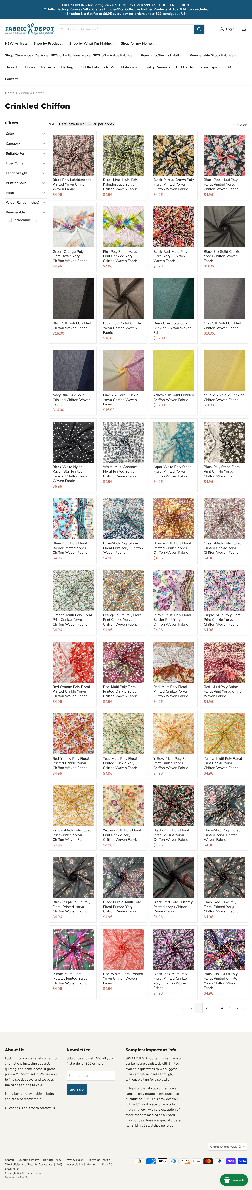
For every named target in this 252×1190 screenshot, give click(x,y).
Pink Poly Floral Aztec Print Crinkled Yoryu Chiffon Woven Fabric (120, 256)
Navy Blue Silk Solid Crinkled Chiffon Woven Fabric (72, 400)
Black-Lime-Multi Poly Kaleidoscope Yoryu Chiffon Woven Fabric (120, 184)
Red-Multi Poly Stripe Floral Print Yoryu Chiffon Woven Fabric (224, 691)
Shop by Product (47, 43)
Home (10, 93)
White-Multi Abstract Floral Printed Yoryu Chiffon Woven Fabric (120, 471)
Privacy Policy (75, 1160)
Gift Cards (184, 67)
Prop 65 (107, 1164)
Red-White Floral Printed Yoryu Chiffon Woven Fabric (123, 978)
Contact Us (12, 1169)
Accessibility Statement (82, 1164)
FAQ (229, 67)
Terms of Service (99, 1160)
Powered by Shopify (16, 1177)
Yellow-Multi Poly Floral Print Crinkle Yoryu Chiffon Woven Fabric (172, 763)
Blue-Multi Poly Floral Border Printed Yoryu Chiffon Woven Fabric (70, 548)
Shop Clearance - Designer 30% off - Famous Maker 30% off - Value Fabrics (69, 55)
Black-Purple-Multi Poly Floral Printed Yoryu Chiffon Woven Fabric (71, 907)
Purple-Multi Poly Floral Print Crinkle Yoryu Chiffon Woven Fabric (223, 620)
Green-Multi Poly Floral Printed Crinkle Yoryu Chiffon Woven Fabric (222, 548)
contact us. (48, 1108)
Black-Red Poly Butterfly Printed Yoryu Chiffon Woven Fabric (173, 907)
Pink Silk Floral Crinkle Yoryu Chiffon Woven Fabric (120, 400)
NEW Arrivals (16, 43)
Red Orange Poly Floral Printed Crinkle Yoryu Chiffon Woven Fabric (71, 691)
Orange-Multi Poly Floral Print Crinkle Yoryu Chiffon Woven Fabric (72, 620)
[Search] (199, 29)
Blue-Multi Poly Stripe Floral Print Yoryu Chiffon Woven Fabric (123, 548)
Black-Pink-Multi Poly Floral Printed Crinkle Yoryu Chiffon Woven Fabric (170, 981)
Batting (67, 67)
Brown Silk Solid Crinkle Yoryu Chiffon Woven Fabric (122, 328)
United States (225, 1147)
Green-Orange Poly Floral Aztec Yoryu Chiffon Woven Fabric (70, 256)
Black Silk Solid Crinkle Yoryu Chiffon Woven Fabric (222, 256)
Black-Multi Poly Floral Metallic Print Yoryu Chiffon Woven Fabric (171, 835)
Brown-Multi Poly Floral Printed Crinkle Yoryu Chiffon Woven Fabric (172, 548)
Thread (11, 67)
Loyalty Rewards (156, 67)
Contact (11, 79)
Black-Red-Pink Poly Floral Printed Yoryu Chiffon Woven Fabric (221, 907)
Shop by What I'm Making (91, 43)
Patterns (48, 67)
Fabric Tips (208, 67)
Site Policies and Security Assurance (28, 1164)
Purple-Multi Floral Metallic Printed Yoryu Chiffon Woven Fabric (70, 978)
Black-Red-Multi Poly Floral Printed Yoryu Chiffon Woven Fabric (221, 184)
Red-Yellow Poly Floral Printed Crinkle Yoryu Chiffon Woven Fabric (71, 763)
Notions (128, 67)
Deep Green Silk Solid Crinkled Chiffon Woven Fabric (172, 328)
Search (9, 1160)
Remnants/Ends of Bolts (161, 55)
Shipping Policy (28, 1160)
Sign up (77, 1089)
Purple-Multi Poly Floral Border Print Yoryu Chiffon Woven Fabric (172, 620)
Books (30, 67)
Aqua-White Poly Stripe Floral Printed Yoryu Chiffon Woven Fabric (172, 471)
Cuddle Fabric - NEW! (97, 67)
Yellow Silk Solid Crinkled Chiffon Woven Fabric (173, 397)
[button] (228, 29)
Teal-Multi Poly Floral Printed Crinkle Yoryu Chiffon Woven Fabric (120, 763)
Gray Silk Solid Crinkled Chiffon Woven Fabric (222, 325)
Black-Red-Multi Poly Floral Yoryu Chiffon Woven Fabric (170, 256)
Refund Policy (52, 1160)
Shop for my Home (137, 43)
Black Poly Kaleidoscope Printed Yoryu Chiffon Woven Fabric (72, 184)
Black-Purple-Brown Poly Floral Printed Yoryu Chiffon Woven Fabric (173, 184)
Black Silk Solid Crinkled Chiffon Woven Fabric (72, 325)
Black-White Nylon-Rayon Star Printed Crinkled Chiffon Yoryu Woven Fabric (70, 474)
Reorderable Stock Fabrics (212, 55)
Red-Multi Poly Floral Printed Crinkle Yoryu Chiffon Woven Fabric (120, 691)
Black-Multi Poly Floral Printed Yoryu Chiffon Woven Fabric (222, 835)
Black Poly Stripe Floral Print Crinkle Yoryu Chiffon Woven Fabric (222, 471)
